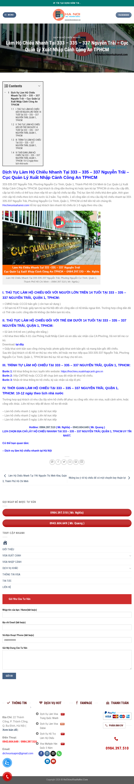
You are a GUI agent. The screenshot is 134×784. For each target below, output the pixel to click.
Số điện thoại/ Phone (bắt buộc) (18, 635)
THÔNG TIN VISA (11, 574)
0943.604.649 (81, 427)
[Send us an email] (53, 753)
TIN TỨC (6, 580)
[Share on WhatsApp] (52, 462)
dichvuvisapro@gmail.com (17, 753)
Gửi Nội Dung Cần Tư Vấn (14, 648)
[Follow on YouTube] (53, 761)
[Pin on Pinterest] (76, 462)
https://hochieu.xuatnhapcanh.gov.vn (82, 371)
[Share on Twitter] (64, 462)
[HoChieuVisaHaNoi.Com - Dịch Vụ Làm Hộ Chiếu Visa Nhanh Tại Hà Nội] (67, 15)
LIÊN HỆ (6, 587)
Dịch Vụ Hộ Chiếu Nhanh (67, 37)
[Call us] (59, 753)
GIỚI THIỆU (8, 549)
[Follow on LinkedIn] (47, 761)
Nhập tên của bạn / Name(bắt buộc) (19, 610)
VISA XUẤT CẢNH (11, 555)
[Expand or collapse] (39, 86)
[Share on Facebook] (58, 462)
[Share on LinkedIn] (81, 462)
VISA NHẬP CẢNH (11, 561)
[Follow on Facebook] (41, 753)
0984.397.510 (47, 427)
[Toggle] (130, 556)
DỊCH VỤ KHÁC (10, 568)
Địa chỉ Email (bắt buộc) (14, 622)
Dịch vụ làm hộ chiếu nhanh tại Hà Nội (28, 450)
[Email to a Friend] (70, 462)
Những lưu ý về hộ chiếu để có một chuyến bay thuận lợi (97, 477)
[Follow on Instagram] (47, 753)
